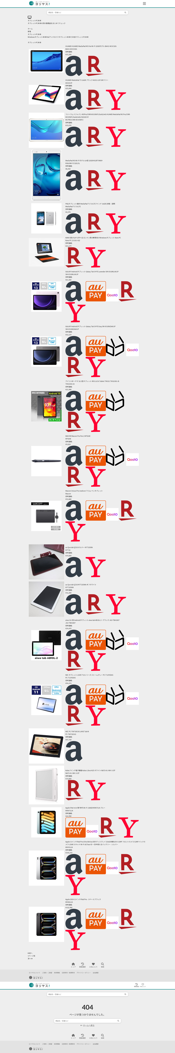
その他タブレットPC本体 (79, 37)
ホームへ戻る (88, 1025)
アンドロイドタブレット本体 (59, 37)
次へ (29, 959)
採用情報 (57, 973)
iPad (47, 37)
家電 (29, 31)
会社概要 (95, 973)
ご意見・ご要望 (47, 973)
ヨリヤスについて (34, 973)
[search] (126, 12)
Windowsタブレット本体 (37, 37)
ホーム (30, 29)
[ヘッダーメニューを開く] (144, 3)
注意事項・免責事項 (68, 973)
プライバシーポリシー (84, 973)
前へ (30, 953)
